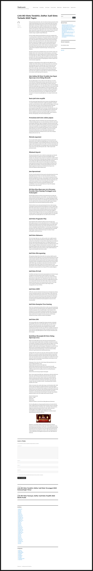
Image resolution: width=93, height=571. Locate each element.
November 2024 (20, 530)
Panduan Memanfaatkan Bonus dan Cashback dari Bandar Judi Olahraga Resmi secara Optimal (68, 36)
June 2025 (19, 523)
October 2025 (20, 519)
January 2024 (20, 540)
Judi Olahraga (20, 555)
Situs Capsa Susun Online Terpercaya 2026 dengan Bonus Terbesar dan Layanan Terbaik (68, 33)
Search (62, 16)
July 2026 (19, 510)
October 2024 (20, 531)
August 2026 (20, 509)
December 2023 (20, 541)
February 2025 (20, 527)
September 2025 (20, 520)
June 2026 (19, 511)
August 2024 (20, 533)
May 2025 (19, 524)
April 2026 (19, 513)
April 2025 (19, 525)
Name (18, 460)
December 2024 (20, 529)
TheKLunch (21, 7)
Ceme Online (53, 7)
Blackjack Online (66, 7)
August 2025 (20, 521)
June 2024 (19, 535)
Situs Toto (62, 50)
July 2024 (19, 534)
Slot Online (20, 557)
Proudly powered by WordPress (27, 566)
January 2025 (20, 528)
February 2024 (20, 539)
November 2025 (20, 518)
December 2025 (20, 517)
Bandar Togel (35, 7)
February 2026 (20, 515)
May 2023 (19, 543)
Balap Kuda (59, 7)
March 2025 (20, 526)
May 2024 (19, 536)
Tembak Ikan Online (21, 558)
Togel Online (73, 7)
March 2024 (20, 538)
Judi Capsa (47, 7)
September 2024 (20, 532)
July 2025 (19, 522)
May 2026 (19, 512)
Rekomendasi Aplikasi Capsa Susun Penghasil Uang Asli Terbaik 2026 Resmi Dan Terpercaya (68, 30)
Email (18, 465)
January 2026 (20, 516)
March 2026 (20, 514)
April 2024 (19, 537)
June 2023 (19, 542)
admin (18, 24)
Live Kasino (41, 7)
